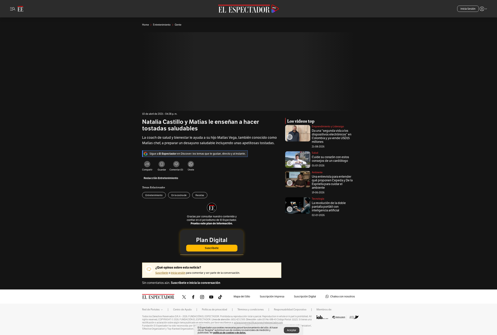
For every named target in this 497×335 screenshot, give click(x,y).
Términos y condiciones (250, 309)
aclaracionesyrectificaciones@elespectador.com (258, 322)
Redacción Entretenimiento (161, 178)
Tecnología (318, 198)
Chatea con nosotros (342, 296)
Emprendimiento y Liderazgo (328, 126)
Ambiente (317, 172)
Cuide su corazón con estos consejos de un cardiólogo (330, 159)
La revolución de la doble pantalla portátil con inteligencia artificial (329, 206)
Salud (315, 152)
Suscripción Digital (305, 296)
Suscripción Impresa (272, 296)
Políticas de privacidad (214, 309)
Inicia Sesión (468, 8)
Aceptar (291, 330)
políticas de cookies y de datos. (229, 332)
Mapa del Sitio (242, 296)
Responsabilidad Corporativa (290, 309)
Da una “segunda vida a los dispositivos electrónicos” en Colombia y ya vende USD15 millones (331, 136)
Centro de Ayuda (182, 309)
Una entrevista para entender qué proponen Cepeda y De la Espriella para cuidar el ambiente (332, 182)
